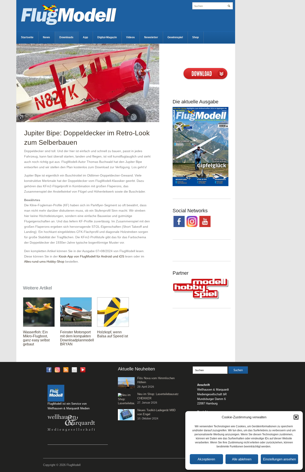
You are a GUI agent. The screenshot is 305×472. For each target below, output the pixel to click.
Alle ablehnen (241, 459)
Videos (130, 37)
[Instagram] (57, 369)
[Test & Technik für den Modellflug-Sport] (69, 14)
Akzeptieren (206, 459)
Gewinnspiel (175, 37)
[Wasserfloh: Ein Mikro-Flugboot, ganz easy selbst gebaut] (39, 312)
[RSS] (66, 369)
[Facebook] (49, 369)
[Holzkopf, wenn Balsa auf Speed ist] (113, 312)
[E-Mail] (74, 369)
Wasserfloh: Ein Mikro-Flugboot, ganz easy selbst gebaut (36, 338)
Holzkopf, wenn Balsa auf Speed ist (112, 334)
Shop (195, 37)
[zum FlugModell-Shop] (200, 146)
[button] (296, 417)
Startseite (27, 37)
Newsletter (151, 37)
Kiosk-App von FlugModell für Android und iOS (91, 256)
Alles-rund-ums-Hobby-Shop (44, 261)
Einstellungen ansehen (279, 459)
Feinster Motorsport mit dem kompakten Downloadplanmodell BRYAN (77, 338)
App (85, 37)
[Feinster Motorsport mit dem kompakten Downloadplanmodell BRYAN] (76, 312)
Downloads (66, 37)
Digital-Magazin (107, 37)
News (46, 37)
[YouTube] (83, 371)
